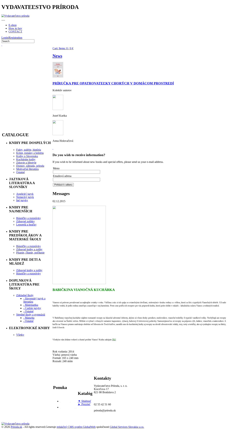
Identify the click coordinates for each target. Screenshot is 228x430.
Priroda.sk (16, 426)
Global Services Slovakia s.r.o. (127, 426)
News (57, 56)
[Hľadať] (1, 44)
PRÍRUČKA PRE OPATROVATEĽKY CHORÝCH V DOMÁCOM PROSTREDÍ (113, 83)
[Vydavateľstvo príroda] (15, 15)
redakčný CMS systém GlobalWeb (76, 426)
